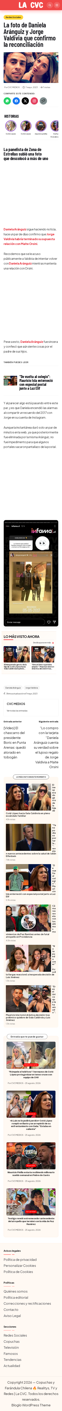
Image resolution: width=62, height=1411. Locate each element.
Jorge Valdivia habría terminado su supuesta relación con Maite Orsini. (29, 239)
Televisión (31, 1165)
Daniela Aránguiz (15, 229)
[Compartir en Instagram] (34, 100)
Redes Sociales (13, 17)
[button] (31, 573)
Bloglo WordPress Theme (31, 1405)
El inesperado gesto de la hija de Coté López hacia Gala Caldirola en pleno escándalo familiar (15, 668)
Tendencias (12, 1359)
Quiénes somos (16, 1291)
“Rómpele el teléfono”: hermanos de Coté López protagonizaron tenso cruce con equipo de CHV (31, 1074)
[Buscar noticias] (50, 5)
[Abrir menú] (57, 5)
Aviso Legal (12, 1316)
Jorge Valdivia (31, 688)
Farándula (31, 1114)
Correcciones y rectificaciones (27, 1303)
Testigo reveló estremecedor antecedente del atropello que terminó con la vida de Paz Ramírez (31, 1221)
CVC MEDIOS (16, 704)
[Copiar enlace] (43, 100)
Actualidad (31, 1211)
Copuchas (12, 1341)
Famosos (11, 1353)
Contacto (11, 1309)
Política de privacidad (20, 1259)
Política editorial (16, 1297)
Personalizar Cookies (20, 1265)
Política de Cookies (18, 1272)
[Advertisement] (31, 194)
